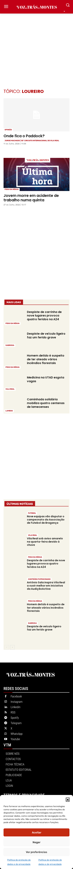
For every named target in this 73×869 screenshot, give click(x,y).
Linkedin (15, 707)
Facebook (16, 696)
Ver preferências (36, 852)
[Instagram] (6, 702)
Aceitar (36, 832)
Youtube (15, 739)
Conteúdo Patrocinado (39, 579)
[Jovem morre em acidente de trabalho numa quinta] (36, 174)
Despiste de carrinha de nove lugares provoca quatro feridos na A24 (44, 315)
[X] (6, 728)
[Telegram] (6, 723)
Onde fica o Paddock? (24, 135)
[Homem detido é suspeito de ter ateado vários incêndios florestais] (14, 361)
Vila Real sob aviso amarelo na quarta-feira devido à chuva (45, 542)
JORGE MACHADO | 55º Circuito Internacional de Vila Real (32, 141)
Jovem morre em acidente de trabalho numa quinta (31, 198)
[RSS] (6, 712)
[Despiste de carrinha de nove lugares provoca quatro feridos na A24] (14, 317)
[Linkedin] (6, 707)
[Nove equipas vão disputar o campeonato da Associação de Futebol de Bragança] (14, 520)
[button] (67, 799)
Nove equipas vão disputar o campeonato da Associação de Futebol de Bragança (45, 520)
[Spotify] (6, 718)
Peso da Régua (12, 189)
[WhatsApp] (6, 734)
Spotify (15, 717)
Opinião (8, 130)
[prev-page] (6, 647)
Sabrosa (9, 345)
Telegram (16, 723)
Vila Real (10, 389)
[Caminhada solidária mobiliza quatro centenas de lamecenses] (14, 405)
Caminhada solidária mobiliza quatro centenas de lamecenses (45, 403)
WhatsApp (17, 733)
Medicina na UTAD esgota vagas (45, 379)
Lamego (9, 411)
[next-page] (12, 647)
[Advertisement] (36, 45)
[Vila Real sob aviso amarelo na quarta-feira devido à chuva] (14, 543)
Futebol (32, 513)
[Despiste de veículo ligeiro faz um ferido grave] (14, 339)
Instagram (17, 701)
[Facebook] (6, 696)
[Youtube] (6, 739)
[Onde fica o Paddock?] (36, 114)
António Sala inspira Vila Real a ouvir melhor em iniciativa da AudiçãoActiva (46, 586)
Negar (36, 842)
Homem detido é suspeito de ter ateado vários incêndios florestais (45, 359)
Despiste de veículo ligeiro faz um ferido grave (46, 335)
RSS (13, 712)
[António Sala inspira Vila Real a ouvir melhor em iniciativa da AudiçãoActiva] (14, 586)
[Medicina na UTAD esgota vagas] (14, 383)
